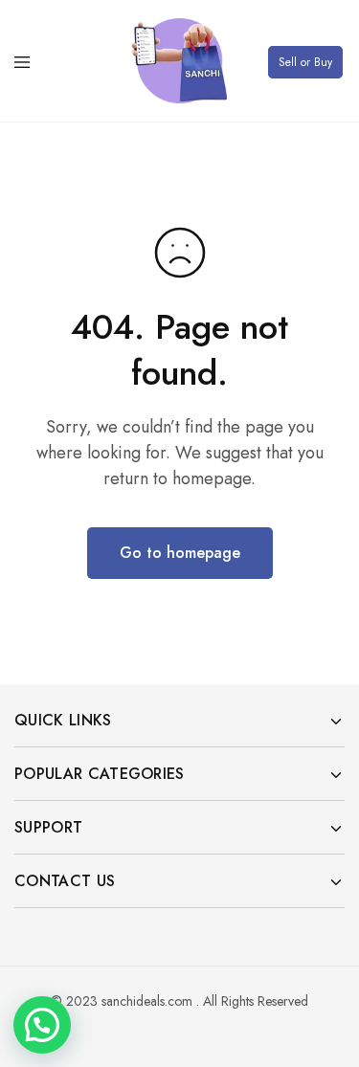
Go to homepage (180, 553)
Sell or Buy (305, 62)
